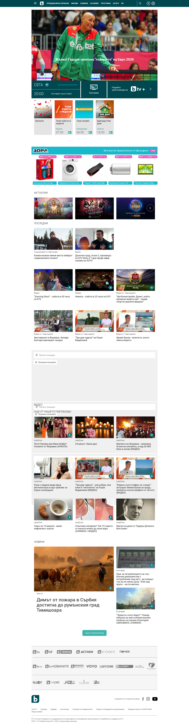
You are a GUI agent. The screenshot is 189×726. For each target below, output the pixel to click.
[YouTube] (153, 698)
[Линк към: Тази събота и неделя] (64, 117)
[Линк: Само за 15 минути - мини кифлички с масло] (53, 518)
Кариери (54, 709)
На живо (94, 3)
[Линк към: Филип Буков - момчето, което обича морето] (135, 329)
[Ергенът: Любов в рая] (53, 208)
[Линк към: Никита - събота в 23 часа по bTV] (94, 288)
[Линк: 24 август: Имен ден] (94, 435)
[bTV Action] (87, 652)
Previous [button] (37, 42)
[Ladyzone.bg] (108, 666)
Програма (106, 3)
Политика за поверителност (83, 709)
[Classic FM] (86, 682)
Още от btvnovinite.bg (94, 633)
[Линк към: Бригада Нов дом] (105, 117)
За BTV (34, 709)
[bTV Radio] (55, 682)
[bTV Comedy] (51, 652)
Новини (84, 3)
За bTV (116, 3)
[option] (53, 208)
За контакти (64, 709)
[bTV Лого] (35, 699)
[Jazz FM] (71, 682)
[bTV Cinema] (66, 652)
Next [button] (151, 42)
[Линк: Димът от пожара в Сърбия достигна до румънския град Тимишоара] (74, 586)
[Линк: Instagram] (147, 699)
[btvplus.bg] (39, 666)
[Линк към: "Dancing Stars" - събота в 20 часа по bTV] (53, 288)
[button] (87, 75)
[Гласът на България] (94, 208)
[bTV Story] (108, 652)
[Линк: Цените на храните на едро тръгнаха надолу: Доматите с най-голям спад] (94, 45)
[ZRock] (99, 682)
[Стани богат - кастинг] (135, 208)
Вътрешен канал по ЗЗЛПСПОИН (140, 709)
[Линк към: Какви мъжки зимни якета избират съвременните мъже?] (53, 247)
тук (153, 151)
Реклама (44, 709)
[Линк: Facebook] (142, 698)
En (122, 3)
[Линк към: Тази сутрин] (84, 117)
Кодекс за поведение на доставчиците (110, 709)
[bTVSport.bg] (125, 666)
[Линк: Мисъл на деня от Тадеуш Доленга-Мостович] (135, 518)
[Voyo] (93, 666)
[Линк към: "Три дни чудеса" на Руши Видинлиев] (94, 329)
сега (38, 84)
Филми (74, 3)
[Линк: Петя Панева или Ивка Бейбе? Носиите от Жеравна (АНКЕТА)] (53, 435)
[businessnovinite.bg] (78, 666)
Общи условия (36, 712)
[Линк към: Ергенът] (43, 117)
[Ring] (126, 652)
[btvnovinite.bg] (58, 666)
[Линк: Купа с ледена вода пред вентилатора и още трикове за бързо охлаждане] (53, 477)
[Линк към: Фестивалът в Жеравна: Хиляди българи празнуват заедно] (53, 329)
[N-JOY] (40, 682)
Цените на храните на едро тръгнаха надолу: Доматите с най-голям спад (94, 57)
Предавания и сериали (58, 3)
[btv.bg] (39, 652)
